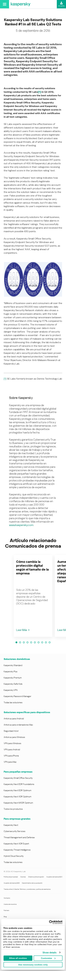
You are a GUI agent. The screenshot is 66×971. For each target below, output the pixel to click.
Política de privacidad (11, 877)
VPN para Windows (12, 743)
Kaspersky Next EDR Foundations (19, 784)
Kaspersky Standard (13, 665)
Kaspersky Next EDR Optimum (17, 790)
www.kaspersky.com (21, 525)
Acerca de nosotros (10, 904)
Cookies (23, 877)
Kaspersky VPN (10, 690)
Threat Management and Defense (19, 837)
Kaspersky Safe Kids (13, 684)
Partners (6, 910)
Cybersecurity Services (14, 831)
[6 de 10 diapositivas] (35, 642)
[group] (33, 596)
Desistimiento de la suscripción (32, 883)
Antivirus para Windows (14, 737)
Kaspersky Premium (13, 677)
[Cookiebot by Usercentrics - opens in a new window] (49, 922)
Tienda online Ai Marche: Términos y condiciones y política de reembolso (27, 889)
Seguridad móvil (11, 731)
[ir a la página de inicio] (21, 4)
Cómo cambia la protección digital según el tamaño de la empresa (32, 567)
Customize (46, 958)
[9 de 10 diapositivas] (46, 642)
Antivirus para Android (14, 718)
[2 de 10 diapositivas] (20, 642)
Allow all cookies (18, 958)
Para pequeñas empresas (18, 771)
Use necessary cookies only (33, 964)
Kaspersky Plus (10, 671)
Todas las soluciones (13, 702)
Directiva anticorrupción (36, 877)
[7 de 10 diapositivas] (38, 642)
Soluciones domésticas (17, 659)
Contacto (7, 898)
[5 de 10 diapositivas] (31, 642)
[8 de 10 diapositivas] (42, 642)
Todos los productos (13, 809)
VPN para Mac (10, 762)
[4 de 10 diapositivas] (27, 642)
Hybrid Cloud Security (14, 856)
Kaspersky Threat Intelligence (17, 850)
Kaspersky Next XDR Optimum (17, 796)
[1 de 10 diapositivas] (16, 642)
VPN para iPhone (11, 755)
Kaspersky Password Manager (17, 696)
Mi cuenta (61, 6)
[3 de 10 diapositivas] (24, 642)
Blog (5, 916)
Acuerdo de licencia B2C (54, 877)
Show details (49, 952)
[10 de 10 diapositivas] (49, 642)
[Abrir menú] (4, 4)
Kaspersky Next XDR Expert (16, 843)
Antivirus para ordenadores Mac (18, 724)
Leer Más (21, 630)
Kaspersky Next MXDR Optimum (18, 803)
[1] (5, 378)
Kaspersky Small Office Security (18, 778)
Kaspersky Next (11, 825)
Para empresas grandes (17, 818)
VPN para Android (12, 749)
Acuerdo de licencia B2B (11, 883)
